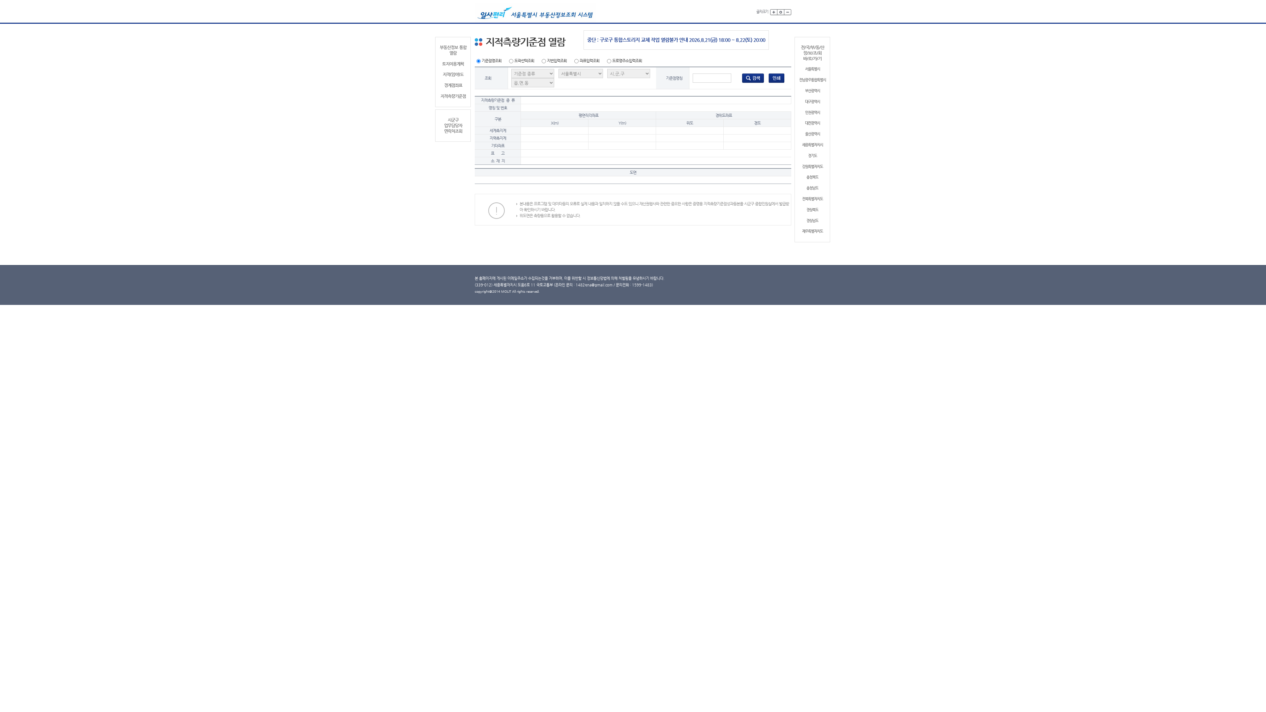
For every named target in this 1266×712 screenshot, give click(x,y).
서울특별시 (812, 69)
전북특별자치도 (812, 199)
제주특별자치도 (812, 231)
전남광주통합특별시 (812, 80)
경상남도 (812, 221)
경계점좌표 (453, 85)
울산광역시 (812, 134)
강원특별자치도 (812, 166)
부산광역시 (812, 91)
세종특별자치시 (812, 145)
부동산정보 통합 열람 (453, 50)
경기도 (812, 156)
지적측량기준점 (453, 96)
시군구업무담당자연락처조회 (453, 125)
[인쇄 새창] (777, 77)
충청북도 (812, 177)
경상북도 (812, 210)
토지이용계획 (453, 63)
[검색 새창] (753, 77)
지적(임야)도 (453, 74)
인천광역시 (812, 112)
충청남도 (812, 188)
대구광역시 (812, 102)
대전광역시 (812, 123)
